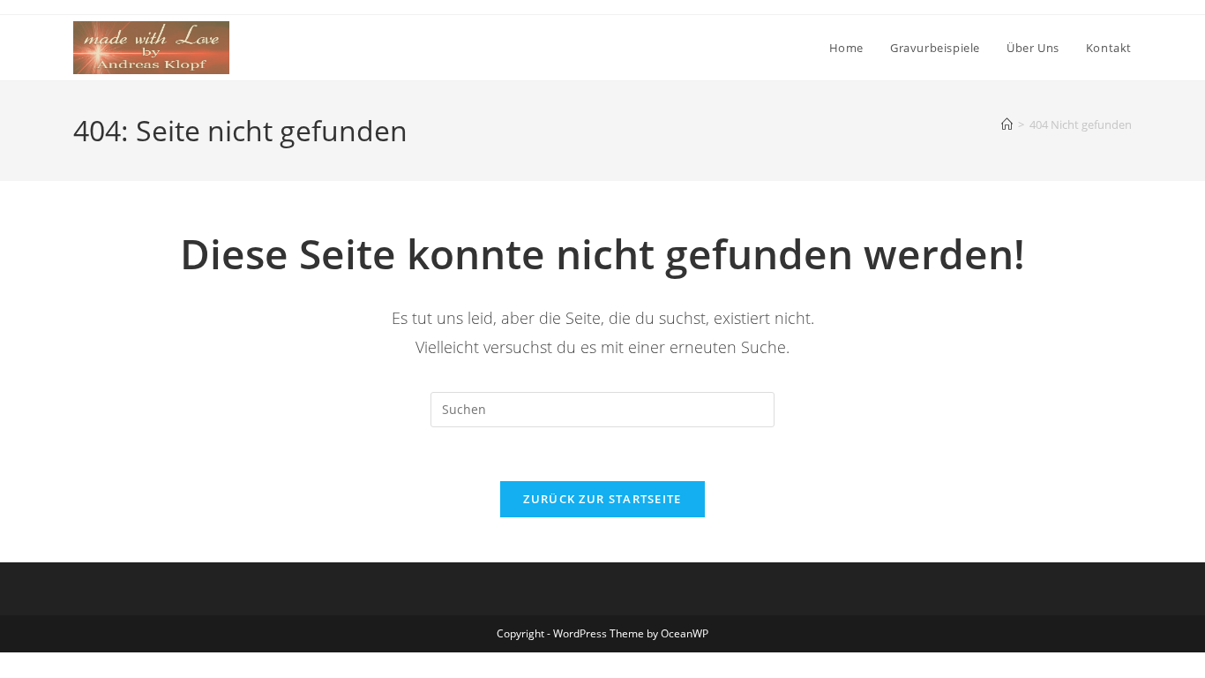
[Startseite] (1007, 124)
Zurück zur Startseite (602, 499)
